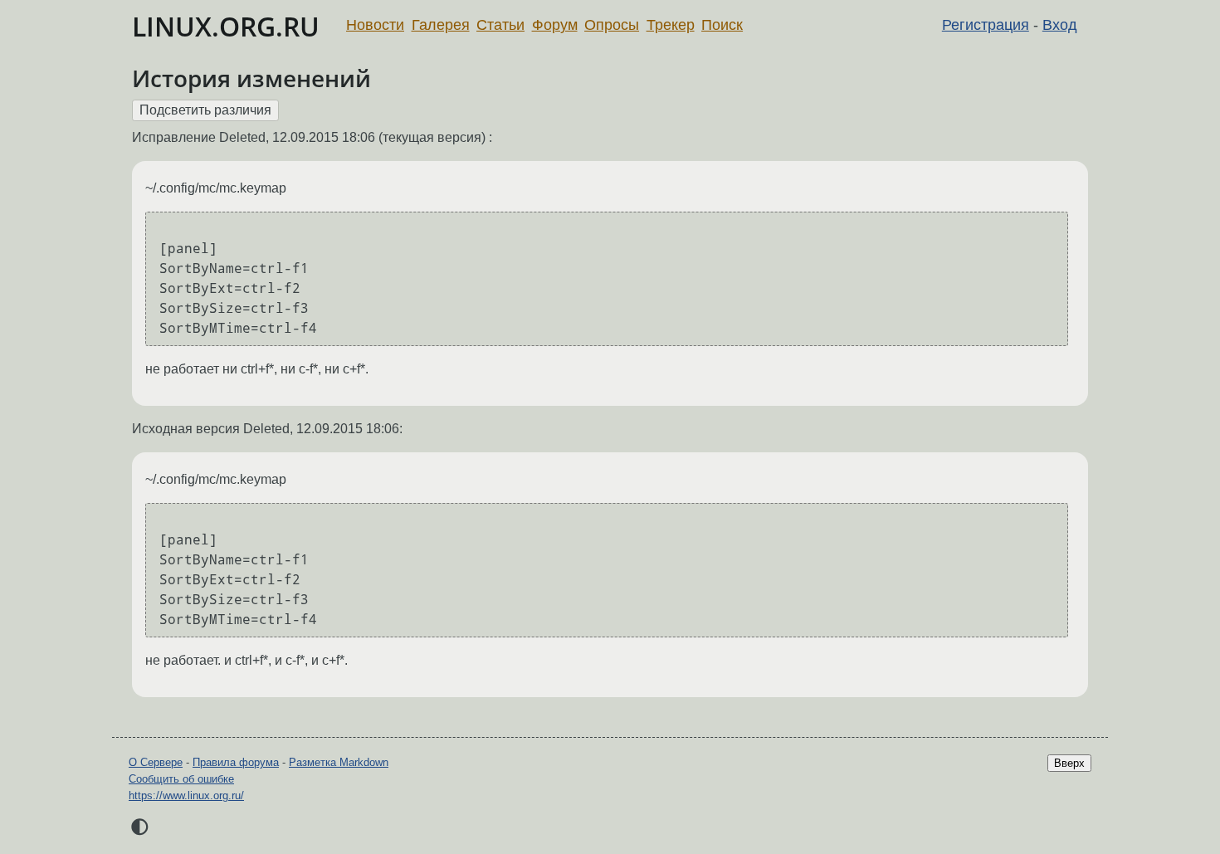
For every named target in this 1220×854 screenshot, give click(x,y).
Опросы (611, 25)
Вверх (1069, 763)
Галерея (441, 25)
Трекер (671, 25)
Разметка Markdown (338, 762)
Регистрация (985, 25)
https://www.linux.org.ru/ (186, 795)
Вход (1059, 25)
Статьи (500, 25)
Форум (555, 25)
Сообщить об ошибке (181, 779)
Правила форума (236, 762)
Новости (375, 25)
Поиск (722, 25)
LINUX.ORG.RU (226, 26)
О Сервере (156, 762)
